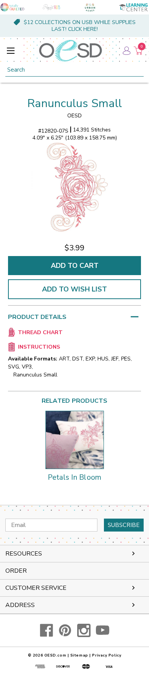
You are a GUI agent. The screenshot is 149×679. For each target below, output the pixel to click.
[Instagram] (84, 630)
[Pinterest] (65, 630)
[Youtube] (102, 630)
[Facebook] (46, 630)
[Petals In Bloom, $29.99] (74, 440)
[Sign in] (126, 50)
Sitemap (79, 655)
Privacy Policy (106, 655)
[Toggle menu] (10, 50)
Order (16, 571)
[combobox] (74, 70)
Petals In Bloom (75, 477)
